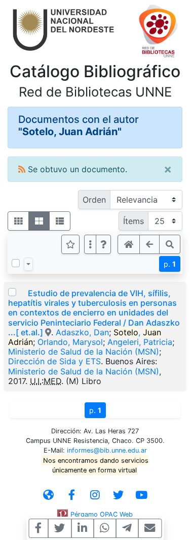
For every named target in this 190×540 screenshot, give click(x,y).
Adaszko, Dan (82, 332)
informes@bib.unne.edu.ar (107, 450)
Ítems (133, 221)
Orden (94, 200)
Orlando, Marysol (70, 342)
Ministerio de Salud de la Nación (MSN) (83, 351)
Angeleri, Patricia (139, 342)
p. (170, 264)
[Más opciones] (90, 244)
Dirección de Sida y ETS (54, 361)
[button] (103, 244)
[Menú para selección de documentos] (28, 264)
